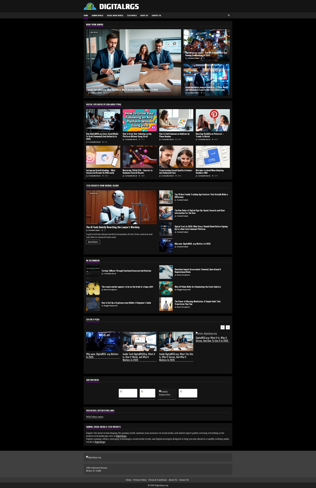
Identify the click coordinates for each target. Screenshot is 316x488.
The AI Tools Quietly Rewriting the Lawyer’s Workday (121, 207)
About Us (144, 15)
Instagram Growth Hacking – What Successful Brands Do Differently (103, 157)
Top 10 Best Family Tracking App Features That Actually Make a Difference (166, 197)
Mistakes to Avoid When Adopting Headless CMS (213, 157)
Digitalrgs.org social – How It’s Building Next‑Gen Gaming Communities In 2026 (207, 45)
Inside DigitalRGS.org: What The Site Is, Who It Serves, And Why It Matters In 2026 (133, 62)
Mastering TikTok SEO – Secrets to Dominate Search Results (140, 157)
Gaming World (97, 15)
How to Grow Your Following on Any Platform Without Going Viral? (140, 120)
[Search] (229, 15)
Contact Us (156, 15)
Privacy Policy (140, 480)
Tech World (132, 15)
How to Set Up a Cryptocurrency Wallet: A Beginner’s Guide (93, 304)
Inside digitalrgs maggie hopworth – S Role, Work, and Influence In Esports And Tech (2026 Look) (207, 80)
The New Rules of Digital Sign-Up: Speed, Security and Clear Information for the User (166, 213)
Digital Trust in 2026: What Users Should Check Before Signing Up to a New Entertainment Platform (166, 229)
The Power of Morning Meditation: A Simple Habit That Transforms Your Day (166, 304)
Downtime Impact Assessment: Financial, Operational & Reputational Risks (166, 272)
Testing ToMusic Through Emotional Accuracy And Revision (93, 272)
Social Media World (115, 15)
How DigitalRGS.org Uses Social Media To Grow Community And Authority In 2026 (103, 120)
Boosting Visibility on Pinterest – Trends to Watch (213, 120)
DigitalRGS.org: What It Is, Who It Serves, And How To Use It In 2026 (212, 339)
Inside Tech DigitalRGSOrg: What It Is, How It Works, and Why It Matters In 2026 (139, 356)
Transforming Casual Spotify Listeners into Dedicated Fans (176, 157)
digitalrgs (100, 442)
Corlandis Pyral (94, 142)
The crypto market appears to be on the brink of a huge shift (93, 288)
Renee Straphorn (183, 275)
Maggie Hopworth (183, 290)
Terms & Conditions (157, 480)
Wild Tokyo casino (94, 416)
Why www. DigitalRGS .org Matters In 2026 (166, 245)
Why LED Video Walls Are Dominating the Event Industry (166, 288)
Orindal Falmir (96, 93)
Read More (93, 242)
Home (86, 15)
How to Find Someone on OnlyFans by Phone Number (176, 120)
